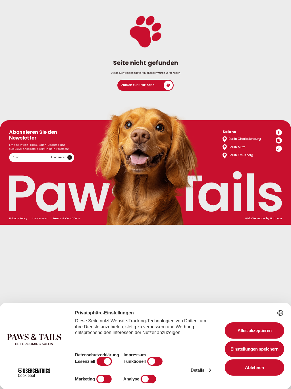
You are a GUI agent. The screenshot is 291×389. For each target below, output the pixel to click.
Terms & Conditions (66, 218)
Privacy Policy (18, 218)
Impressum (40, 218)
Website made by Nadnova (263, 218)
